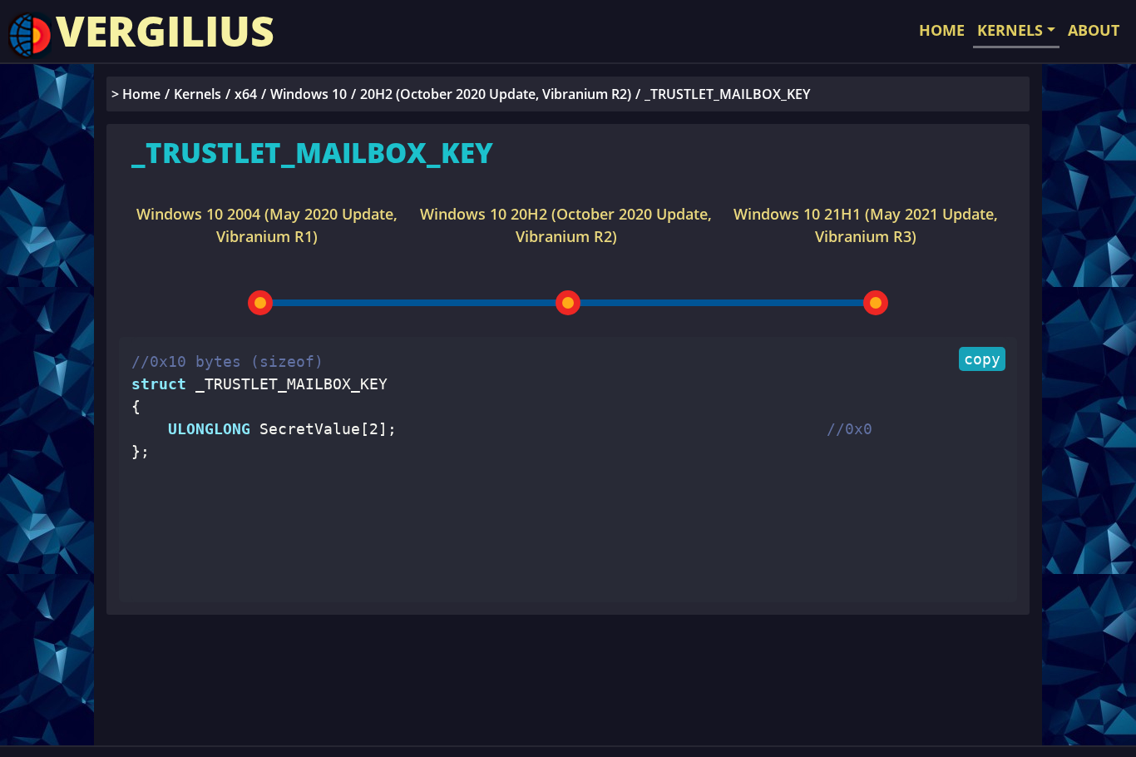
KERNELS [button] (1010, 30)
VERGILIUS (165, 30)
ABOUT (1093, 30)
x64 (246, 94)
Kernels (197, 94)
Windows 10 (308, 94)
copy (982, 359)
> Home (136, 94)
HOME (942, 30)
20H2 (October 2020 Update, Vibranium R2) (495, 94)
